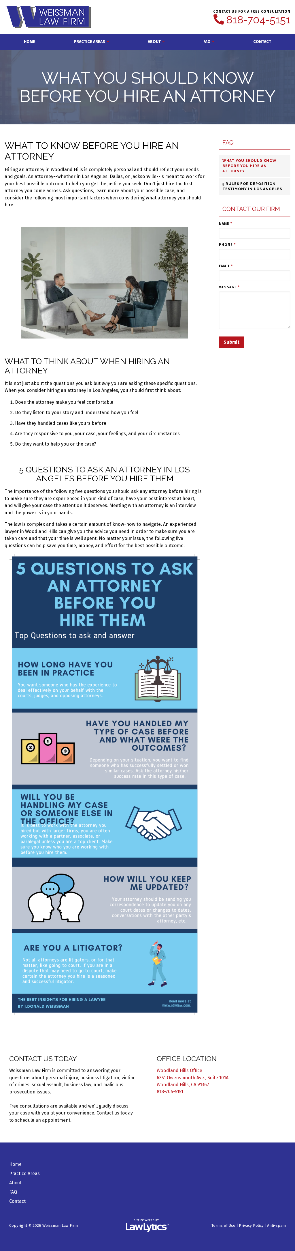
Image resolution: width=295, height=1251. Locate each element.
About (154, 41)
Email (226, 266)
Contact (262, 41)
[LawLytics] (147, 1225)
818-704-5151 (258, 20)
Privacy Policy (251, 1225)
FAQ (207, 41)
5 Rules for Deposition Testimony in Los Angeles (252, 186)
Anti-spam (276, 1225)
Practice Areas (89, 41)
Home (29, 41)
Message (229, 287)
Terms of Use (223, 1225)
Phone (227, 245)
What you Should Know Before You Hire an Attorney (249, 166)
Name (225, 224)
